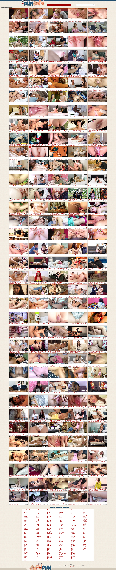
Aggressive (26, 513)
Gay (48, 536)
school (41, 62)
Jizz (60, 516)
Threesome (85, 530)
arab (52, 366)
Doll (36, 552)
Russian (73, 536)
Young (84, 548)
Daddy (37, 542)
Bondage (26, 552)
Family (48, 515)
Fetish (48, 517)
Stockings (85, 515)
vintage (90, 214)
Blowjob (25, 550)
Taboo (84, 524)
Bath (25, 530)
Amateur (25, 515)
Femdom (49, 516)
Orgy (60, 557)
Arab (25, 523)
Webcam (85, 544)
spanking (39, 283)
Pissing (72, 517)
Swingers (85, 523)
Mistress (61, 538)
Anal (25, 519)
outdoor (39, 145)
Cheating (37, 523)
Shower (72, 546)
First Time (49, 521)
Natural (60, 542)
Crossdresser (38, 536)
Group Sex (49, 545)
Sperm (84, 511)
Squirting (85, 513)
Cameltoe (38, 515)
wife (16, 62)
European (49, 509)
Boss (25, 553)
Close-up (37, 528)
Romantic (73, 533)
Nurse (60, 546)
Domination (38, 553)
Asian (25, 524)
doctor (19, 76)
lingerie (20, 21)
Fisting (48, 523)
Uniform (84, 537)
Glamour (49, 540)
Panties (72, 509)
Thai (84, 529)
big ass (15, 76)
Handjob (49, 549)
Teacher (84, 527)
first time (74, 76)
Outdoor (61, 558)
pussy (13, 21)
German (49, 537)
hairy (94, 214)
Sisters (72, 549)
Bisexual (25, 546)
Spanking (85, 509)
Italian (60, 513)
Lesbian (61, 524)
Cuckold (37, 537)
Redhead (73, 529)
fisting (96, 393)
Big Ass (25, 541)
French (48, 529)
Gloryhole (49, 542)
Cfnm (37, 521)
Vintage (84, 540)
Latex (60, 521)
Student (84, 520)
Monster (61, 541)
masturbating (20, 407)
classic (101, 338)
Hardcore (49, 550)
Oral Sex (61, 554)
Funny (48, 532)
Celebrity (37, 520)
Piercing (73, 516)
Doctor (37, 549)
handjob (40, 21)
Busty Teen (38, 513)
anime (101, 145)
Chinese (37, 524)
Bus (36, 512)
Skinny (72, 550)
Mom (60, 540)
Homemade (49, 556)
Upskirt (84, 538)
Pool (72, 519)
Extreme (49, 511)
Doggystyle (38, 550)
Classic (37, 525)
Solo (72, 557)
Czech (37, 541)
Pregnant (73, 523)
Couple (37, 533)
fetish (100, 407)
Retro (72, 530)
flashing (98, 393)
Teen (84, 528)
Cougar (37, 532)
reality (17, 297)
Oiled (60, 550)
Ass (24, 525)
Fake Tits (49, 513)
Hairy (48, 548)
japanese (11, 214)
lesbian (72, 214)
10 (65, 507)
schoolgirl (20, 297)
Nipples (61, 544)
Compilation (38, 530)
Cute (37, 540)
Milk (60, 537)
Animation (26, 520)
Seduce (72, 541)
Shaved (72, 544)
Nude (60, 545)
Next (68, 507)
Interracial (61, 512)
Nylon (60, 548)
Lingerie (61, 527)
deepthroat (20, 435)
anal (57, 131)
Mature (60, 533)
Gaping (49, 534)
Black (25, 548)
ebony (20, 421)
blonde (15, 21)
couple (100, 131)
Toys (84, 534)
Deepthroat (38, 545)
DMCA (73, 566)
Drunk (37, 556)
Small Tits (73, 554)
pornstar (60, 269)
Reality (72, 528)
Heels (48, 553)
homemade (98, 145)
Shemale (73, 545)
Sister (72, 548)
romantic (36, 145)
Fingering (49, 520)
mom (13, 62)
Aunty (25, 527)
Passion (73, 513)
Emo (37, 558)
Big (24, 540)
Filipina (49, 519)
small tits (18, 90)
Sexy (72, 542)
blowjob (39, 90)
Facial (48, 512)
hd (97, 76)
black (17, 421)
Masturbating (62, 532)
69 (83, 549)
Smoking (73, 556)
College (37, 529)
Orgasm (61, 556)
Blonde (25, 549)
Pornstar (73, 520)
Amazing (25, 516)
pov (97, 131)
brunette (79, 62)
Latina (60, 523)
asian (14, 62)
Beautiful (25, 537)
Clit (36, 527)
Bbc (24, 532)
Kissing (60, 517)
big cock (37, 76)
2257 (71, 566)
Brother (25, 560)
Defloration (38, 546)
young (21, 90)
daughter (13, 269)
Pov (72, 521)
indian (11, 62)
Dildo (37, 548)
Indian (48, 560)
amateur (35, 21)
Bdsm (25, 534)
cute (10, 159)
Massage (61, 530)
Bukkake (37, 511)
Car (36, 516)
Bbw (25, 533)
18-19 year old (91, 21)
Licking (60, 525)
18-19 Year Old (27, 509)
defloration (56, 21)
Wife (84, 545)
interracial (75, 421)
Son (72, 558)
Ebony (37, 557)
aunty (91, 283)
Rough (72, 534)
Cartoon (37, 517)
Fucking (49, 530)
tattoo (79, 90)
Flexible (49, 525)
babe (96, 62)
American (26, 517)
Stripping (85, 519)
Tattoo (84, 525)
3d (24, 511)
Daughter (38, 544)
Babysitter (26, 529)
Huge (48, 558)
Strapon (84, 517)
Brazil (25, 554)
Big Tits (25, 544)
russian (72, 62)
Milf (60, 536)
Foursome (49, 528)
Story (84, 516)
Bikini (25, 545)
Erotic (37, 560)
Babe (25, 528)
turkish (60, 21)
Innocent (61, 509)
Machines (61, 528)
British (25, 558)
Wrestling (85, 546)
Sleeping (73, 553)
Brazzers (25, 556)
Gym (48, 546)
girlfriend (11, 352)
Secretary (73, 540)
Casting (37, 519)
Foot (48, 527)
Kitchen (60, 519)
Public (72, 524)
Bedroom (26, 538)
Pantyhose (73, 511)
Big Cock (26, 542)
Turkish (84, 536)
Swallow (85, 521)
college (96, 269)
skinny (80, 490)
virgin (11, 21)
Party (72, 512)
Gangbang (49, 533)
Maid (60, 529)
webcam (40, 476)
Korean (60, 520)
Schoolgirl (73, 538)
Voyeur (84, 542)
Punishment (73, 525)
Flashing (49, 524)
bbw (10, 76)
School (72, 537)
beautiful (15, 145)
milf (17, 62)
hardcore (77, 21)
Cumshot (37, 538)
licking (17, 21)
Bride (25, 557)
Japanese (61, 515)
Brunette (37, 509)
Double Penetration (40, 554)
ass (58, 131)
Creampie (38, 534)
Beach (25, 536)
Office (60, 549)
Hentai (48, 554)
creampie (98, 352)
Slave (72, 552)
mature (76, 352)
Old (60, 552)
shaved (35, 476)
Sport (84, 512)
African (25, 512)
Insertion (61, 511)
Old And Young (62, 553)
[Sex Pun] (33, 3)
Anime (25, 521)
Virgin (84, 541)
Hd (48, 552)
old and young (12, 131)
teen (50, 21)
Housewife (49, 557)
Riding (72, 532)
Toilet (84, 533)
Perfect (72, 515)
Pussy (72, 527)
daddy (96, 21)
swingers (37, 200)
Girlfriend (49, 538)
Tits (83, 532)
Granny (49, 544)
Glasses (49, 541)
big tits (31, 21)
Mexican (61, 534)
